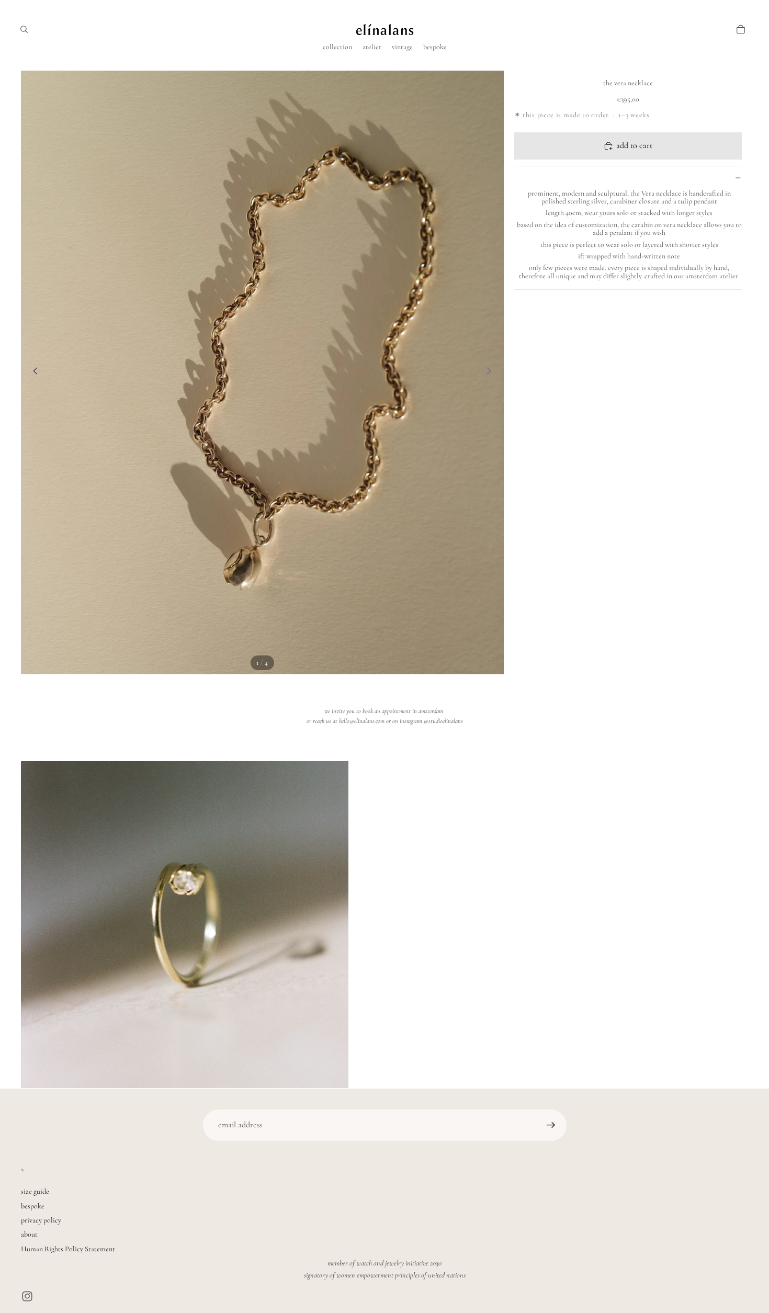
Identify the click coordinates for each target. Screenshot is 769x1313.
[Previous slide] (32, 372)
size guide (35, 1191)
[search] (24, 29)
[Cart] (740, 29)
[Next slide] (492, 372)
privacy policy (41, 1220)
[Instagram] (27, 1296)
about (29, 1234)
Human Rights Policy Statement (68, 1248)
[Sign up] (551, 1125)
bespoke (32, 1206)
